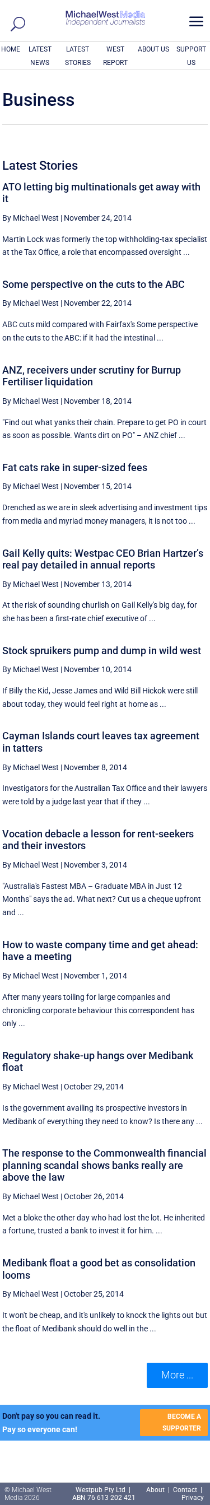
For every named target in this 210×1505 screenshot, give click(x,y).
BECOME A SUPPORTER (181, 1422)
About (156, 1490)
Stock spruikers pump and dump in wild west (101, 650)
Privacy (192, 1498)
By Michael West (30, 217)
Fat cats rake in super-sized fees (74, 467)
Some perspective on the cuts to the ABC (93, 284)
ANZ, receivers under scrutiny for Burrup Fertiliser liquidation (91, 376)
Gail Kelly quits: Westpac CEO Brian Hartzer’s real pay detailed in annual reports (102, 559)
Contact (185, 1490)
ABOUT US (153, 49)
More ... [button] (177, 1375)
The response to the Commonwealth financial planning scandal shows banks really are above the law (104, 1165)
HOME (10, 49)
